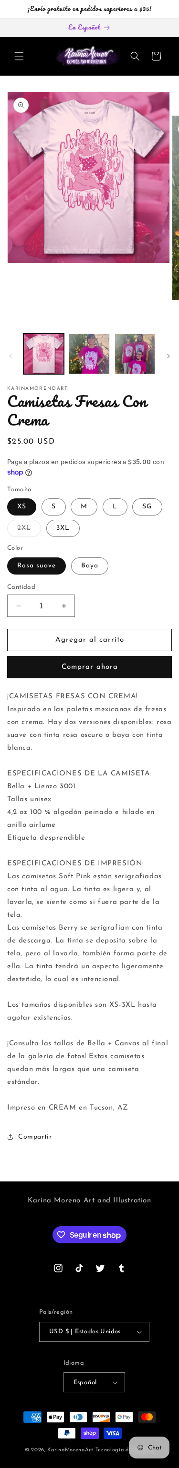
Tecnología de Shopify (125, 1450)
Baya (89, 565)
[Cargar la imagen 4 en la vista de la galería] (135, 354)
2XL (29, 530)
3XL (63, 528)
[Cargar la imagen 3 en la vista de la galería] (89, 354)
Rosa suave (36, 565)
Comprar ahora (90, 667)
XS (21, 506)
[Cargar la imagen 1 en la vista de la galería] (43, 354)
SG (147, 506)
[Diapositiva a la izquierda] (10, 356)
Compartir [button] (35, 1137)
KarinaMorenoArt (70, 1450)
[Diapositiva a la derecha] (168, 356)
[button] (19, 56)
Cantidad (21, 587)
